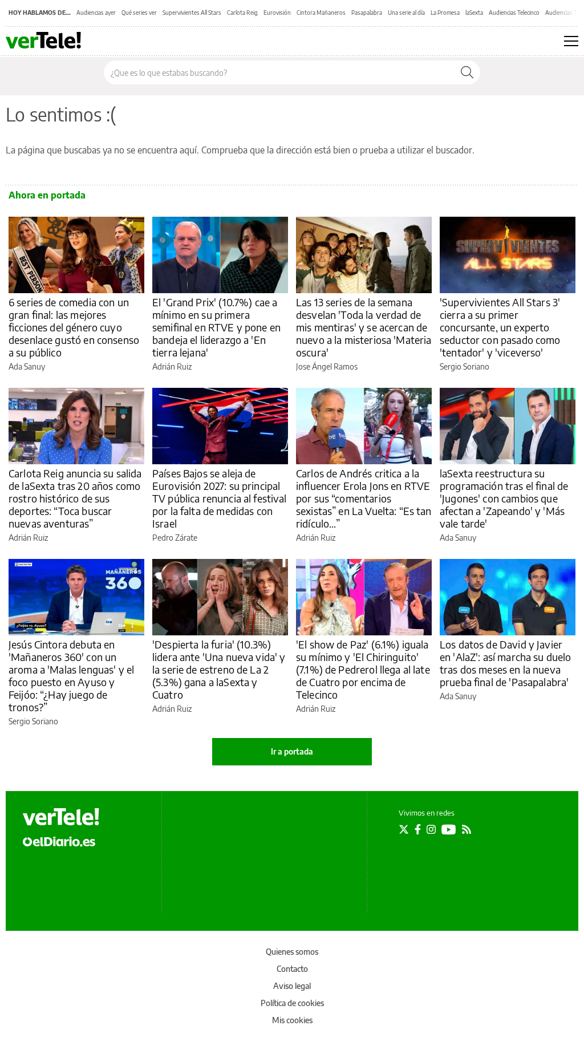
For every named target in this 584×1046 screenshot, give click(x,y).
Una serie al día (406, 12)
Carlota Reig (242, 12)
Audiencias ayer (96, 12)
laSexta (474, 12)
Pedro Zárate (174, 537)
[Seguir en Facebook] (418, 829)
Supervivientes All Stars (192, 12)
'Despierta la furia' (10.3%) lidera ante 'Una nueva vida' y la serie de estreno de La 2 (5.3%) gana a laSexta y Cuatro (219, 669)
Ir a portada (292, 751)
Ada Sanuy (27, 366)
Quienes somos (292, 951)
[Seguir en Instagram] (431, 829)
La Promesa (445, 12)
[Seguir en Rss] (466, 829)
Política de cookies (292, 1003)
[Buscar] (467, 72)
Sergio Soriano (464, 366)
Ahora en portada (47, 195)
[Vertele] (61, 816)
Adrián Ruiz (172, 366)
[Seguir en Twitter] (404, 829)
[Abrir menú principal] (571, 41)
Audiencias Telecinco (514, 12)
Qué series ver (139, 12)
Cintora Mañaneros (321, 12)
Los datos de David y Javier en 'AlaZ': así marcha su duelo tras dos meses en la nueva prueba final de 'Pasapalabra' (505, 663)
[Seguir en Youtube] (448, 829)
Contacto (292, 969)
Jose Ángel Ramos (327, 366)
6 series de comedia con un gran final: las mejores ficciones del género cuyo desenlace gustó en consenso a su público (74, 327)
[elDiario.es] (59, 841)
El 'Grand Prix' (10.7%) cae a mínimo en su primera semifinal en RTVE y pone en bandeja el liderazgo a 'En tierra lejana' (216, 327)
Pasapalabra (366, 12)
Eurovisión (277, 12)
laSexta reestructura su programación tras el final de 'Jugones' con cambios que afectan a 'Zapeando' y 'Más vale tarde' (504, 498)
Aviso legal (292, 986)
